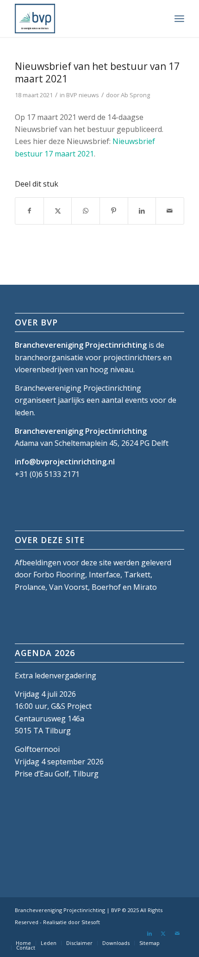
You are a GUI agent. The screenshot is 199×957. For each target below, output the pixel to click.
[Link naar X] (163, 933)
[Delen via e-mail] (170, 211)
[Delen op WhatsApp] (86, 211)
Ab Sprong (135, 95)
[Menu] (179, 18)
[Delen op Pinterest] (114, 211)
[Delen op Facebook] (29, 211)
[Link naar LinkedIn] (149, 933)
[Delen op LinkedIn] (142, 211)
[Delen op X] (58, 211)
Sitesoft (90, 922)
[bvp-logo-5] (82, 18)
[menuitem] (179, 18)
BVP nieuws (82, 95)
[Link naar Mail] (177, 933)
